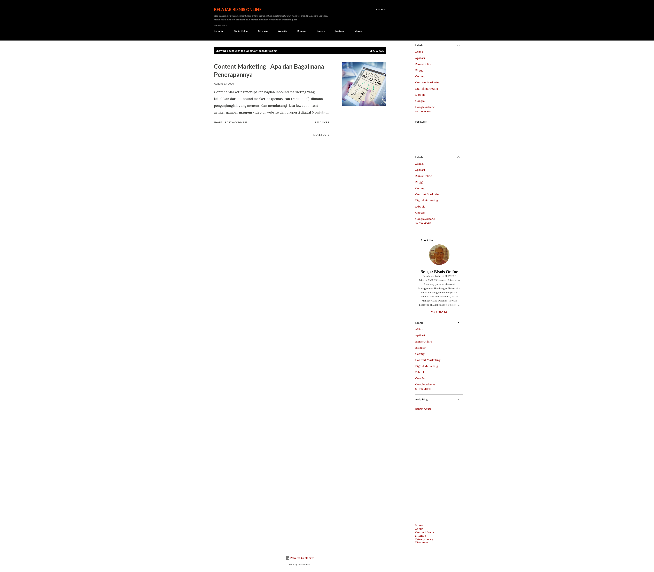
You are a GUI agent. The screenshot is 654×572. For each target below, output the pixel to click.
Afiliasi (419, 51)
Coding (420, 76)
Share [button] (218, 122)
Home (419, 525)
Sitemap (263, 30)
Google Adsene (425, 107)
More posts (321, 134)
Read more (322, 122)
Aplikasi (420, 58)
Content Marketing (427, 82)
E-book (420, 94)
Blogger (420, 70)
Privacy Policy (424, 539)
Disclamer (422, 542)
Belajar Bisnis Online (238, 9)
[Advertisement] (438, 467)
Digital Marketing (426, 88)
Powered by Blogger (302, 558)
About (419, 528)
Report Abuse (423, 408)
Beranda (218, 30)
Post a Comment (236, 122)
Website (282, 30)
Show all (377, 50)
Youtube (339, 30)
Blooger (301, 30)
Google (320, 30)
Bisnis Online (240, 30)
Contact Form (424, 532)
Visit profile (439, 311)
